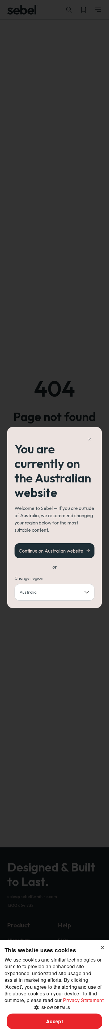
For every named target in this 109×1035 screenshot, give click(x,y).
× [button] (102, 946)
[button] (54, 1007)
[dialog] (54, 987)
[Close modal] (89, 439)
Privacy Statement (83, 1000)
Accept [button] (54, 1021)
